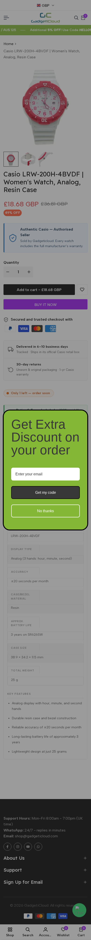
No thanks (45, 511)
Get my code (45, 493)
